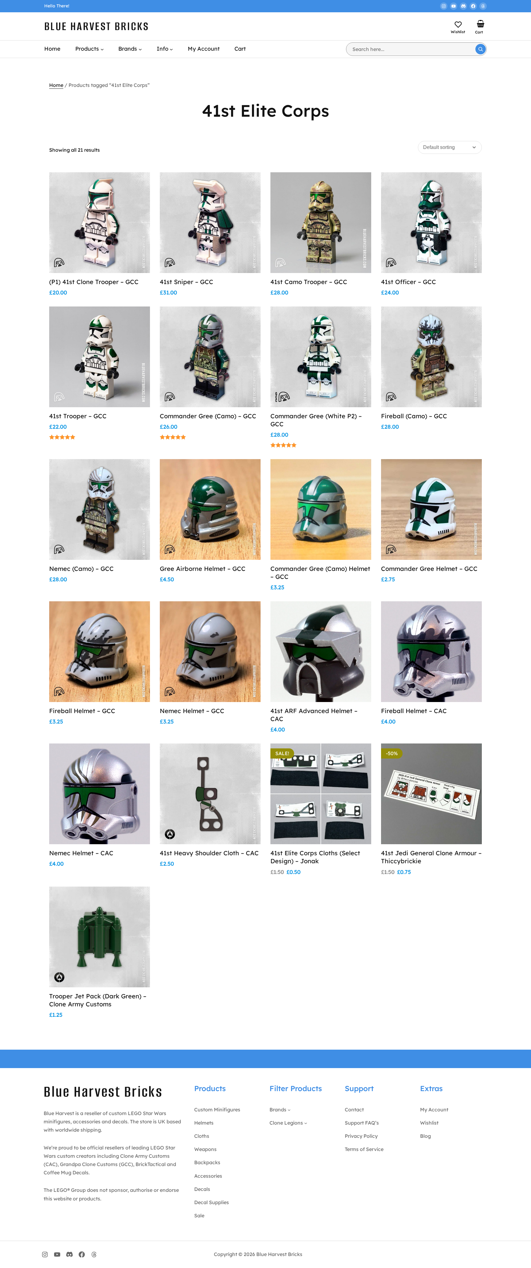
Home (56, 85)
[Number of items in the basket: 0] (480, 24)
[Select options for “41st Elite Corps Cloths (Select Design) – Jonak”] (359, 769)
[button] (138, 198)
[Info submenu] (171, 49)
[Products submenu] (102, 49)
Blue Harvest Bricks (96, 26)
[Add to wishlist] (138, 183)
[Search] (480, 49)
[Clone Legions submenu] (305, 1123)
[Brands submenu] (140, 49)
